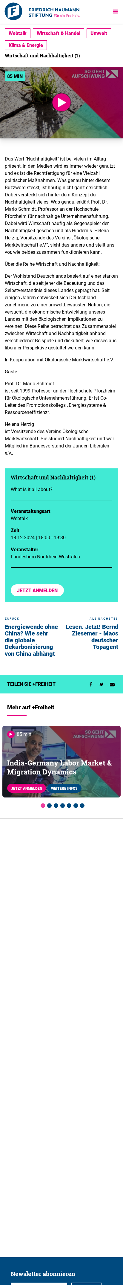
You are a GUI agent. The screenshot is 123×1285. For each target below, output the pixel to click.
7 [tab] (81, 805)
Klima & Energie (26, 45)
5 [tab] (68, 805)
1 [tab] (42, 805)
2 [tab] (48, 805)
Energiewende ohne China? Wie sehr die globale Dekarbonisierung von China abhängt (31, 640)
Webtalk (18, 33)
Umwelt (98, 33)
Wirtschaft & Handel (58, 33)
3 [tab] (55, 805)
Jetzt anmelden (37, 590)
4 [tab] (61, 805)
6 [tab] (75, 805)
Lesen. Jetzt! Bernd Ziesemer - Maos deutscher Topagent (92, 637)
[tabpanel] (61, 761)
